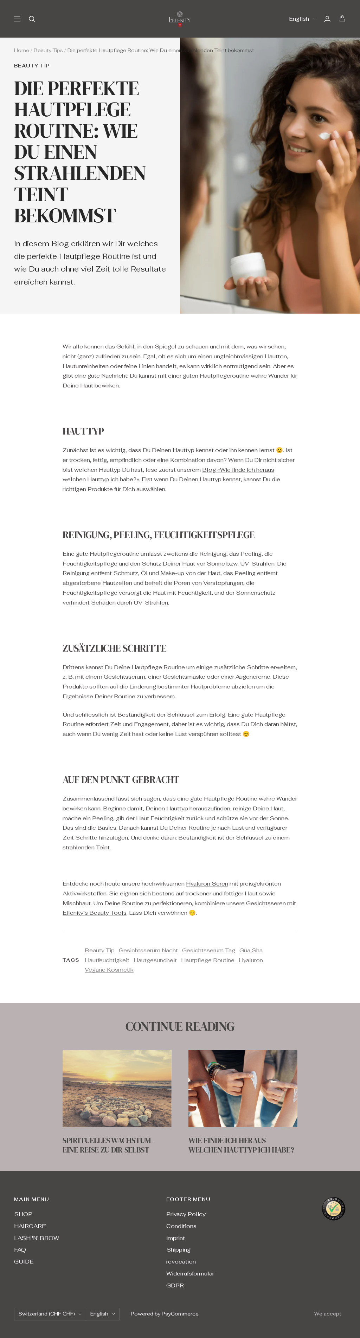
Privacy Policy (186, 1214)
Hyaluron (251, 960)
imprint (175, 1238)
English (299, 18)
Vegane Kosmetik (109, 969)
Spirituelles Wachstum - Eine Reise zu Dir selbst (109, 1145)
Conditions (181, 1226)
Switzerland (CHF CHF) (47, 1314)
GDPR (175, 1285)
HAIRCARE (30, 1226)
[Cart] (342, 18)
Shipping (178, 1249)
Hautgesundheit (155, 960)
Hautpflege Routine (207, 960)
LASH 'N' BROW (36, 1238)
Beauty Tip (32, 66)
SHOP (23, 1214)
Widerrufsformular (190, 1273)
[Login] (327, 19)
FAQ (20, 1249)
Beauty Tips (48, 50)
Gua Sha (251, 950)
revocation (181, 1261)
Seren (219, 883)
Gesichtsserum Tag (208, 950)
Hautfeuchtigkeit (107, 960)
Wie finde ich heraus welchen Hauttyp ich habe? (241, 1145)
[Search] (32, 19)
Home (21, 50)
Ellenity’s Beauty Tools (95, 912)
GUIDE (23, 1261)
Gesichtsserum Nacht (148, 950)
